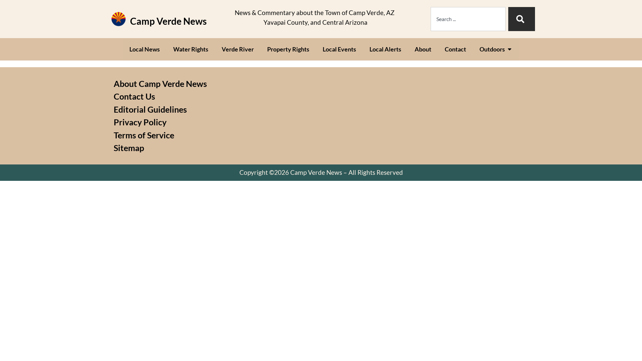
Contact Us (134, 96)
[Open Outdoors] (510, 49)
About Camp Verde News (160, 84)
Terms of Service (144, 135)
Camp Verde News (168, 21)
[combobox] (468, 19)
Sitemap (129, 148)
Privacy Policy (140, 122)
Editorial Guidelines (150, 109)
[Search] (521, 19)
